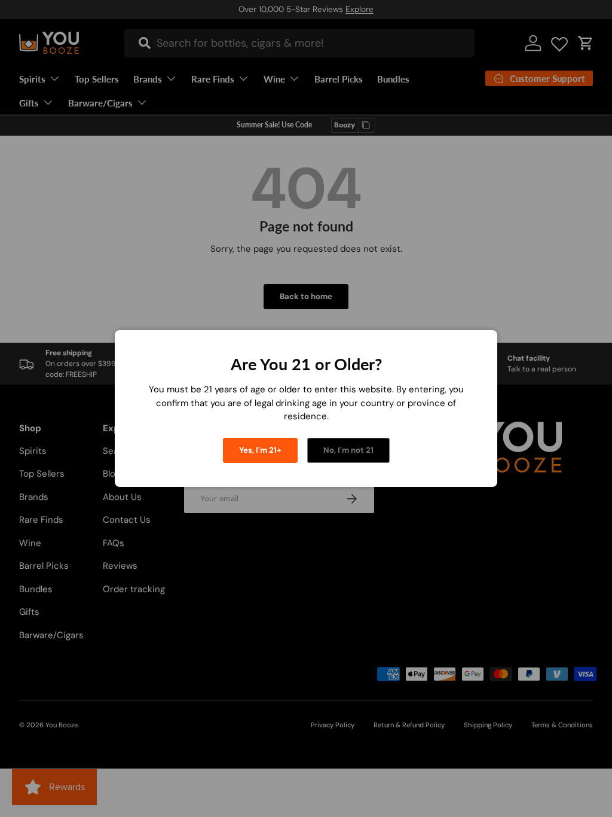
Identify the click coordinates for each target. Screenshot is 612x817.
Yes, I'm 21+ (260, 450)
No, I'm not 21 (348, 450)
